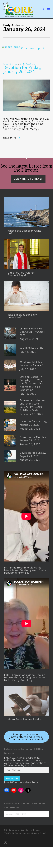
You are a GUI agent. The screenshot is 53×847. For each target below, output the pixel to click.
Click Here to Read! (28, 179)
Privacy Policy (38, 833)
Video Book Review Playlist (25, 719)
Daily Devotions (27, 64)
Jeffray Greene (10, 64)
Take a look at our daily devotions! (22, 316)
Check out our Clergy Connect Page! (21, 274)
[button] (48, 9)
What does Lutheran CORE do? (24, 232)
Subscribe (12, 778)
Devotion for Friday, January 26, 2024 (22, 69)
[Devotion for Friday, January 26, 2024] (26, 116)
